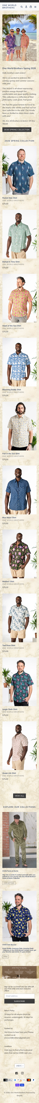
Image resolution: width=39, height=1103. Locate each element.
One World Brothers (9, 6)
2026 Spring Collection (17, 130)
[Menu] (35, 6)
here (10, 1050)
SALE (5, 956)
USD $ (18, 1066)
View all (19, 796)
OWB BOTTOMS (9, 883)
